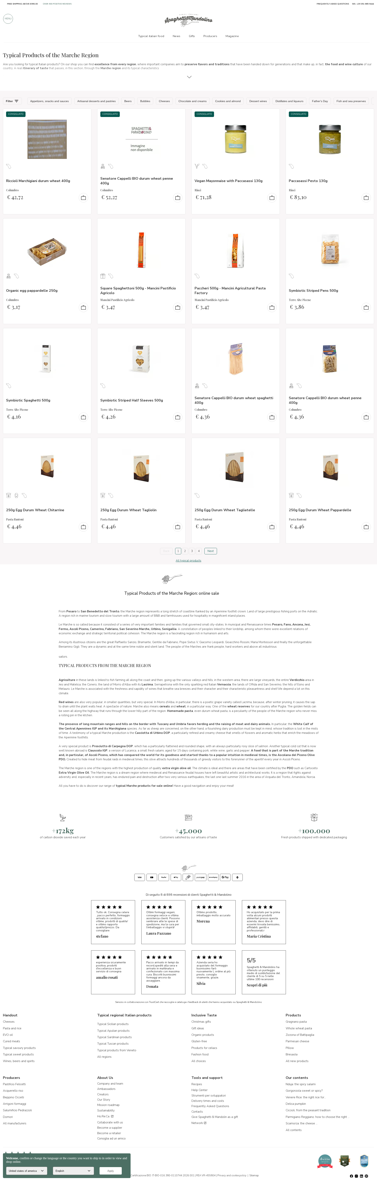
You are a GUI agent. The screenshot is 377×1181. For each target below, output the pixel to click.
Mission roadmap (108, 1105)
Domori (8, 1117)
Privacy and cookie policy (231, 1175)
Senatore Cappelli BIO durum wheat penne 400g (136, 180)
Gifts (192, 36)
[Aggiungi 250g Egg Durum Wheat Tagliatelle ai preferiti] (273, 443)
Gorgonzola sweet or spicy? (304, 1091)
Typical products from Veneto (116, 1050)
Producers (210, 36)
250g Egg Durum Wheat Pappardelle (320, 510)
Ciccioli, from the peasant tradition (308, 1110)
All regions (104, 1057)
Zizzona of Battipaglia (300, 1035)
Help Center (199, 1090)
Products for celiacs (204, 1048)
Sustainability (106, 1110)
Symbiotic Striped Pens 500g (313, 290)
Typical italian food (151, 36)
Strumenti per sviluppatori (208, 1096)
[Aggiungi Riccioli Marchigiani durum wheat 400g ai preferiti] (85, 114)
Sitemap (254, 1175)
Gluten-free (199, 1041)
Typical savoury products (19, 1048)
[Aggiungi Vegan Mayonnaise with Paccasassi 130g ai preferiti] (273, 114)
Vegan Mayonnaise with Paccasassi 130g (229, 181)
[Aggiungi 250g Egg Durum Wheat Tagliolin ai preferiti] (179, 443)
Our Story (103, 1100)
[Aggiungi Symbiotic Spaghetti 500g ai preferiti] (85, 334)
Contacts (197, 1112)
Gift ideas (197, 1028)
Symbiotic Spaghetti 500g (28, 400)
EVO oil (8, 1035)
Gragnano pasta (296, 1022)
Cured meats (11, 1041)
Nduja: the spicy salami (301, 1084)
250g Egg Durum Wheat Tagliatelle (225, 510)
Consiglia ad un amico (111, 1138)
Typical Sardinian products (114, 1037)
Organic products (202, 1035)
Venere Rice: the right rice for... (306, 1097)
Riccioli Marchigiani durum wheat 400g (38, 181)
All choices (198, 1061)
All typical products (188, 561)
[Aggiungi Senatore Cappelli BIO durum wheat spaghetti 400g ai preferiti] (273, 334)
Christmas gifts (201, 1022)
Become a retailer (109, 1133)
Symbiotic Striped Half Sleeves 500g (131, 400)
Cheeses (9, 1022)
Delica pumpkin (296, 1104)
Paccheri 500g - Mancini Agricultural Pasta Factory (230, 290)
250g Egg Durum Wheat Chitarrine (35, 510)
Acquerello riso (13, 1091)
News (176, 36)
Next (211, 551)
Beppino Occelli (13, 1097)
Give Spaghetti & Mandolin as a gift (214, 1117)
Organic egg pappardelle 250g (32, 290)
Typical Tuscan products (113, 1044)
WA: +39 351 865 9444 (363, 4)
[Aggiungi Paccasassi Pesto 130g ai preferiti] (367, 114)
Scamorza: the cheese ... (302, 1123)
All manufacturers (14, 1123)
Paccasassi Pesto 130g (308, 181)
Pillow (290, 1048)
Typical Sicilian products (113, 1024)
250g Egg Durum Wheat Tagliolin (128, 510)
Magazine (232, 36)
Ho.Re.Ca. (104, 1116)
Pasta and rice (12, 1028)
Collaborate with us (110, 1122)
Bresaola (291, 1054)
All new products (297, 1061)
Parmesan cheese (297, 1041)
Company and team (110, 1084)
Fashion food (200, 1054)
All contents (294, 1130)
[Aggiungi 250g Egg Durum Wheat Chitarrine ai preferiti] (85, 443)
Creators (103, 1094)
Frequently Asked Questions (210, 1106)
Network (197, 1123)
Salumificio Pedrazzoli (17, 1110)
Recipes (196, 1084)
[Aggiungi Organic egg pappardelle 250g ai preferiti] (85, 224)
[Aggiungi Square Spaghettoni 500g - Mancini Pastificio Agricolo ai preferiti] (179, 224)
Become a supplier (109, 1128)
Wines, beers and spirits (19, 1061)
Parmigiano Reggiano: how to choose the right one (318, 1117)
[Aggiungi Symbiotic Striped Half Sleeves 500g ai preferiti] (179, 334)
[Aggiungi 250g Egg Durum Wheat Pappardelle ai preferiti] (367, 443)
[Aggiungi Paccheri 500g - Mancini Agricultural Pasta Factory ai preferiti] (273, 224)
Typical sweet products (18, 1054)
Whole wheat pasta (299, 1028)
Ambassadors (106, 1089)
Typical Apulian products (113, 1031)
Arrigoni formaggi (14, 1104)
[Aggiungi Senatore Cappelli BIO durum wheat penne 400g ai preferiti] (179, 114)
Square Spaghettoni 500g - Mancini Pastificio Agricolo (138, 290)
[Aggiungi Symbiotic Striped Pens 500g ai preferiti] (367, 224)
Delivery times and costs (207, 1101)
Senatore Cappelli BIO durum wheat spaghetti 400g (234, 400)
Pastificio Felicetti (14, 1084)
